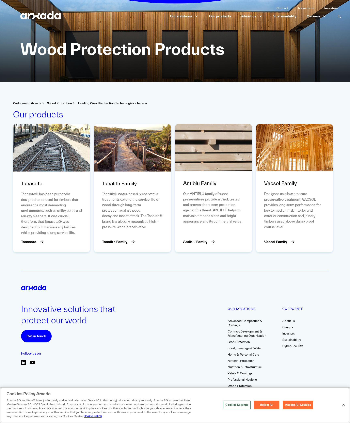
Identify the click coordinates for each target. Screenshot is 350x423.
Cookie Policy (93, 416)
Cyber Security (292, 346)
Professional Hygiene (242, 379)
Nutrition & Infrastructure (245, 367)
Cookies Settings (236, 404)
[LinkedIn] (23, 363)
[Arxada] (40, 15)
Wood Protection (240, 386)
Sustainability (291, 339)
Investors (331, 8)
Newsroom (306, 8)
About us (288, 321)
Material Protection (241, 360)
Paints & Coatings (240, 373)
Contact (282, 8)
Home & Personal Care (243, 354)
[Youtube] (32, 363)
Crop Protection (239, 342)
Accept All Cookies (298, 404)
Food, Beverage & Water (245, 348)
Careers (287, 327)
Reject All (266, 404)
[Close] (343, 405)
